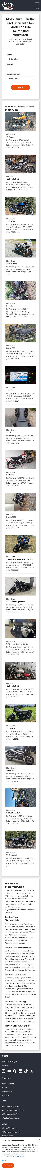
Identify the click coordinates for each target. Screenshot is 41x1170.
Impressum (7, 1091)
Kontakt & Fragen (10, 1061)
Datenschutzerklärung (14, 1156)
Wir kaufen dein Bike (11, 1118)
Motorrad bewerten (11, 1106)
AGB (5, 1087)
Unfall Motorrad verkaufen (13, 1110)
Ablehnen (5, 1160)
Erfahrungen (8, 1136)
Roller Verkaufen (10, 1128)
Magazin (6, 1065)
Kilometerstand (11, 74)
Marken (6, 1124)
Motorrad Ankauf (10, 1114)
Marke (9, 54)
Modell (10, 64)
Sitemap (6, 1095)
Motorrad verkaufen (11, 1132)
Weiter (20, 87)
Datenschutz (8, 1084)
